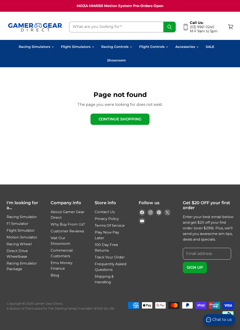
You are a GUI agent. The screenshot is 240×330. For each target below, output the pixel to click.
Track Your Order (110, 257)
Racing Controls (115, 47)
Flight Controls (152, 47)
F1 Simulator (17, 223)
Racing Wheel (19, 244)
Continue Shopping (120, 119)
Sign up (195, 267)
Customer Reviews (67, 231)
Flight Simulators (76, 47)
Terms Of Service (110, 225)
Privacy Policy (107, 218)
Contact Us (105, 212)
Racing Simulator (22, 217)
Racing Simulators (35, 47)
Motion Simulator (22, 237)
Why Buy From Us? (68, 224)
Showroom (116, 60)
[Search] (169, 27)
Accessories (185, 47)
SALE (210, 47)
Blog (55, 275)
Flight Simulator (21, 230)
